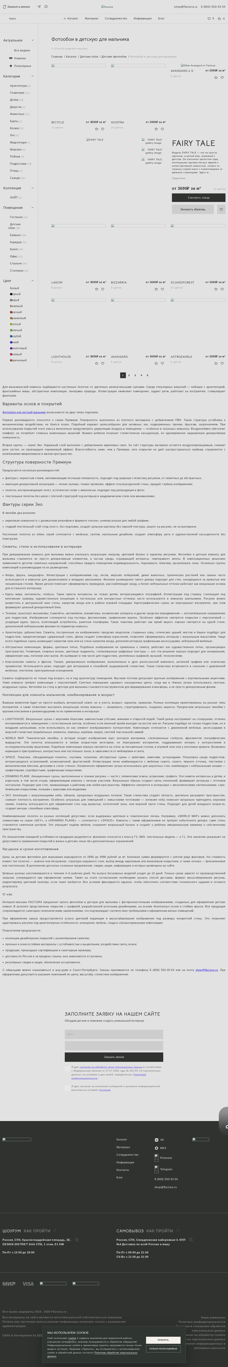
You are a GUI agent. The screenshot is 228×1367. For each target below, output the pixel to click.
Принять (163, 1340)
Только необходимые (163, 1349)
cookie (72, 1338)
